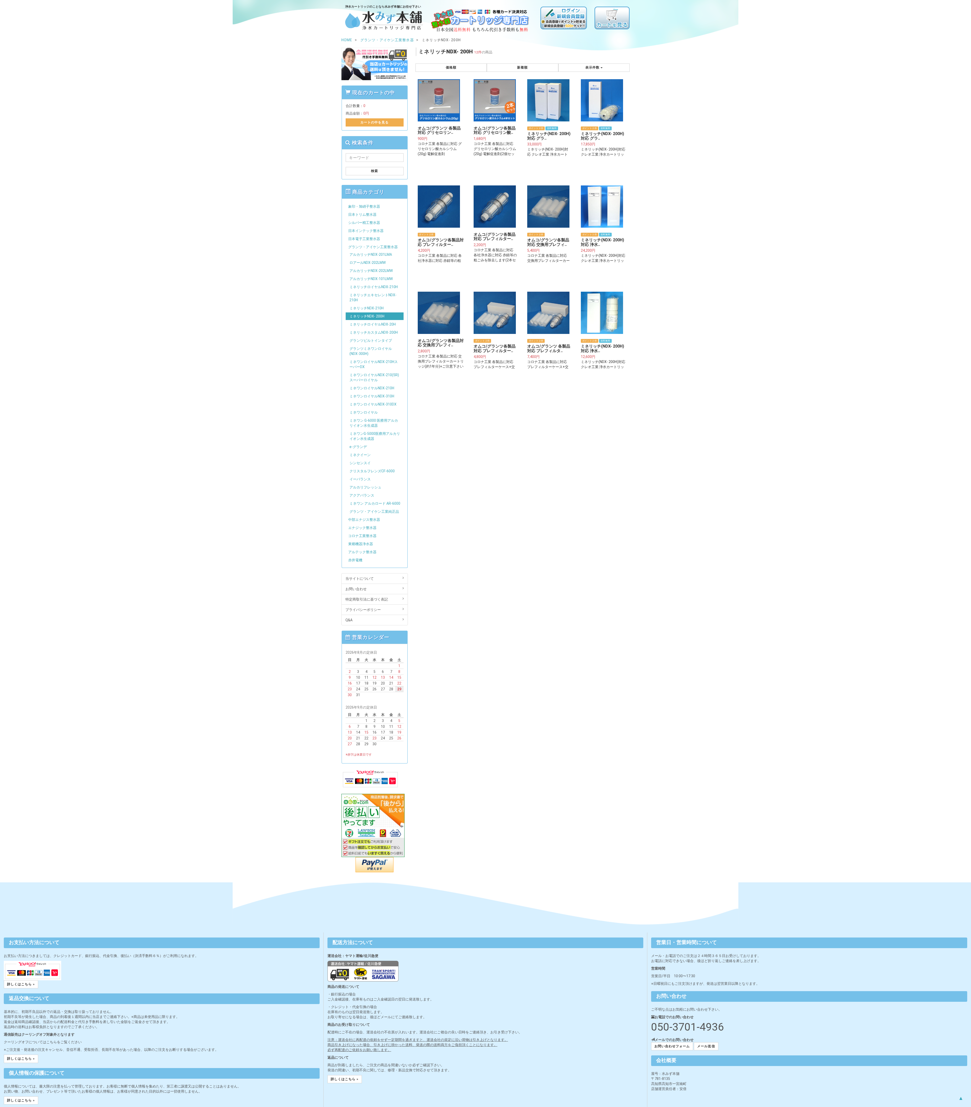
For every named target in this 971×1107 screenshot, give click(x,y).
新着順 (522, 67)
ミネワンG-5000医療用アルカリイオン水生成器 (374, 436)
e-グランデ (358, 447)
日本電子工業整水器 (364, 239)
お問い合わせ (356, 589)
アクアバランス (361, 495)
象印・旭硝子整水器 (364, 206)
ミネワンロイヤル (363, 412)
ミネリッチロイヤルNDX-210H (373, 287)
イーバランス (360, 479)
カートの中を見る (374, 122)
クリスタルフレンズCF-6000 (372, 471)
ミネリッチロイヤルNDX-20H (372, 324)
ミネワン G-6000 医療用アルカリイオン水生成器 (373, 423)
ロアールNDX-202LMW (367, 263)
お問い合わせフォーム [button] (672, 1046)
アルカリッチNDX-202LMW (371, 271)
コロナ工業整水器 (362, 536)
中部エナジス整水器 (364, 520)
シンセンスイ (360, 463)
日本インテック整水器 (366, 231)
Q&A (348, 620)
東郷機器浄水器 (360, 544)
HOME (346, 40)
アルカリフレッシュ (365, 487)
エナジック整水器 (362, 528)
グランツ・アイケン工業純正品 (374, 511)
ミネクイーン (360, 455)
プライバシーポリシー (363, 610)
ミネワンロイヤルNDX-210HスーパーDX (373, 364)
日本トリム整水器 (362, 214)
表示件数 (593, 67)
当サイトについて (359, 579)
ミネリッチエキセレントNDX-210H (372, 297)
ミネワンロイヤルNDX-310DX (372, 404)
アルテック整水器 (362, 552)
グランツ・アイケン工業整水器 (373, 247)
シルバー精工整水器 (364, 223)
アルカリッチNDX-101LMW (371, 279)
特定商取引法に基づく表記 (366, 599)
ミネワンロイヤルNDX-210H (371, 388)
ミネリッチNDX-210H (366, 308)
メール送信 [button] (706, 1046)
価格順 (451, 67)
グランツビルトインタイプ (370, 340)
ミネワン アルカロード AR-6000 (374, 503)
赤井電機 (355, 560)
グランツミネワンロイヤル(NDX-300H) (370, 351)
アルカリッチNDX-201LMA (370, 254)
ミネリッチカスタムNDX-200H (373, 332)
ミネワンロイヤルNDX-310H (371, 396)
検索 (374, 171)
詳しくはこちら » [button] (21, 984)
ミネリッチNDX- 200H (366, 316)
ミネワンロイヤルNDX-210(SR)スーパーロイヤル (374, 377)
